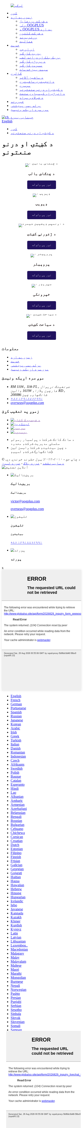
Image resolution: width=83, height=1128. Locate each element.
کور (14, 13)
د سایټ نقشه (53, 463)
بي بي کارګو (30, 53)
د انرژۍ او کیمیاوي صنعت (42, 93)
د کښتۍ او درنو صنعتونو (41, 89)
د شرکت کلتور (31, 33)
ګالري (16, 73)
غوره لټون (11, 463)
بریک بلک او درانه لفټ (40, 57)
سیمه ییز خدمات (33, 69)
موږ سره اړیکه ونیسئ (30, 109)
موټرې (25, 85)
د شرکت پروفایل (33, 21)
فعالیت (26, 41)
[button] (41, 185)
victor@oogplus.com (25, 501)
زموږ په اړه (21, 17)
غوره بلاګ (31, 463)
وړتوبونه (28, 37)
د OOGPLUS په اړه (35, 29)
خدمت (15, 45)
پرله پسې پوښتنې (26, 105)
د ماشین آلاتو (31, 77)
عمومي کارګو (30, 65)
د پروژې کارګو (32, 61)
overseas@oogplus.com (27, 403)
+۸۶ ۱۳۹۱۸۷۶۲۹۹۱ (27, 399)
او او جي (27, 49)
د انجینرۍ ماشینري (36, 81)
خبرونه (17, 101)
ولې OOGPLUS (31, 25)
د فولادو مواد (31, 97)
